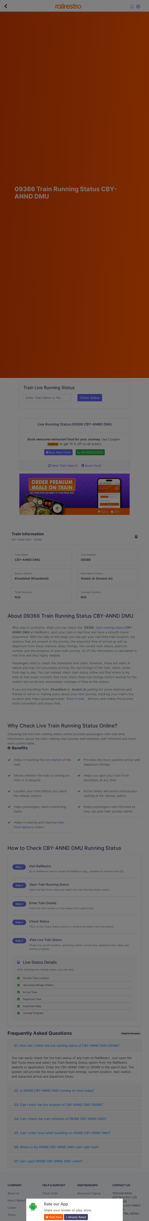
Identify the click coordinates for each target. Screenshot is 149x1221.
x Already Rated (76, 1217)
